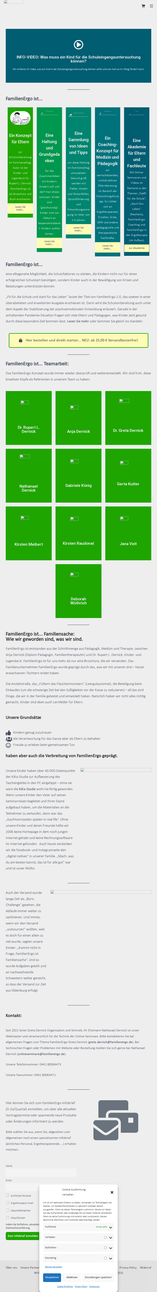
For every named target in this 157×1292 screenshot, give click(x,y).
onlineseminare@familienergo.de (41, 1054)
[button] (112, 1192)
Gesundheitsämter (20, 1210)
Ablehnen (72, 1277)
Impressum (94, 1286)
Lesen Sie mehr (78, 321)
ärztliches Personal (20, 1195)
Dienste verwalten (53, 1267)
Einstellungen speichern (98, 1277)
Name (9, 1166)
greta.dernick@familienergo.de (110, 1042)
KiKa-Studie (27, 789)
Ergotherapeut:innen (22, 1203)
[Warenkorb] (143, 5)
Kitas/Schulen (17, 1218)
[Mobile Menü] (151, 5)
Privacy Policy (81, 1286)
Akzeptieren (52, 1277)
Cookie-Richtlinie (65, 1286)
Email (9, 1180)
